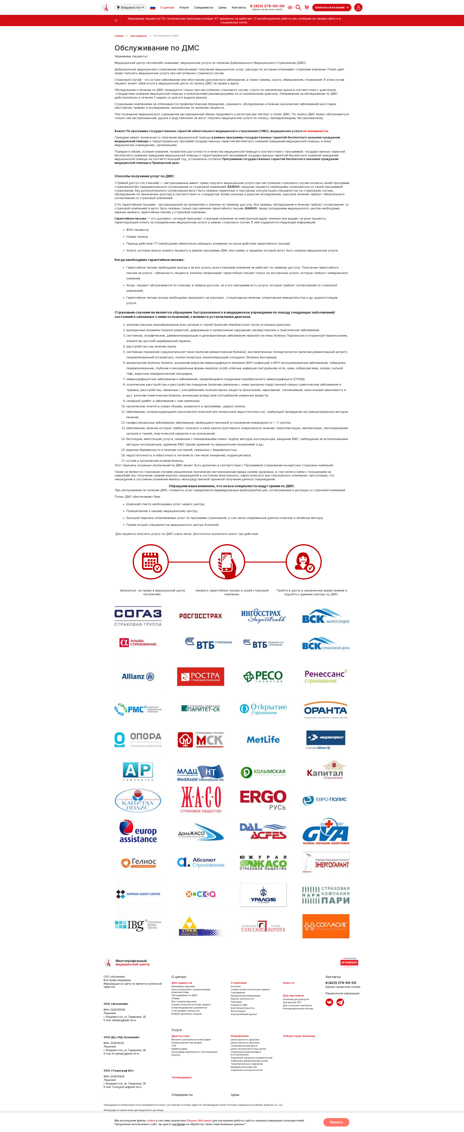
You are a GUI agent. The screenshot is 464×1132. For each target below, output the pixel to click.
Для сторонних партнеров (297, 1005)
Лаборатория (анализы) (299, 1035)
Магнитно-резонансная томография (191, 1039)
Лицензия (110, 1013)
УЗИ (173, 1045)
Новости (288, 982)
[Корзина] (307, 7)
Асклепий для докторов (296, 999)
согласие (178, 1124)
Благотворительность (242, 1008)
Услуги (184, 7)
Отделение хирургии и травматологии (251, 1057)
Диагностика (180, 1035)
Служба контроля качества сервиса (191, 1004)
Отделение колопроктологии (247, 1070)
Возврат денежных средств (186, 1013)
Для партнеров (293, 995)
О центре (167, 7)
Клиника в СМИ (239, 1005)
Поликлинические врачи (244, 1045)
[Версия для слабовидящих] (290, 7)
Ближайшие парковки (183, 986)
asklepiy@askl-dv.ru (124, 1020)
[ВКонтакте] (329, 1002)
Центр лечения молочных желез (248, 1048)
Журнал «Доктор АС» (242, 998)
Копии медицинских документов (189, 1007)
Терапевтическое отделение (247, 1064)
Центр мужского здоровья (245, 1039)
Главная (119, 35)
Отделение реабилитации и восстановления (246, 1053)
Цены (222, 7)
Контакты (239, 7)
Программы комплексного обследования (194, 1052)
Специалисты (203, 7)
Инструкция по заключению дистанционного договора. (134, 1110)
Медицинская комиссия (244, 1067)
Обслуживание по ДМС (166, 35)
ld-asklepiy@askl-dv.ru (125, 1053)
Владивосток (130, 7)
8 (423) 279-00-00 (341, 983)
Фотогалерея (238, 1011)
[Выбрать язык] (153, 7)
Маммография (179, 1048)
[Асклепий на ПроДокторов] (349, 963)
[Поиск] (298, 7)
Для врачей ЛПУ (292, 1002)
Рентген (175, 1055)
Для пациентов (138, 35)
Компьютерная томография (186, 1042)
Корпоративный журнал (244, 1014)
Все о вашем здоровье (184, 1001)
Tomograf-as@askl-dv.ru (127, 1086)
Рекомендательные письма (298, 1008)
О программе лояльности (185, 1010)
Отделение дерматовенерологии (249, 1060)
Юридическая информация (245, 995)
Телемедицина (181, 1077)
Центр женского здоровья (245, 1042)
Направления (240, 1035)
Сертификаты (238, 992)
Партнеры (236, 1001)
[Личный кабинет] (358, 7)
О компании (239, 982)
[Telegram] (340, 1002)
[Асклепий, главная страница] (106, 7)
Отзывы (175, 998)
